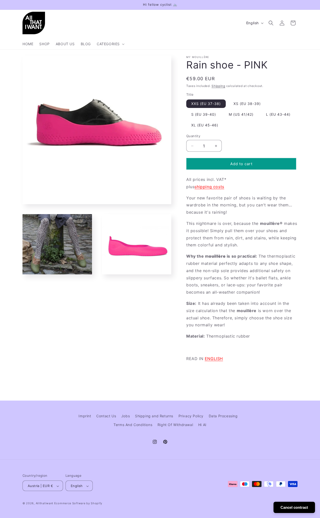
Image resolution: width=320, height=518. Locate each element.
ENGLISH (214, 358)
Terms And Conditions (133, 425)
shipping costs (209, 186)
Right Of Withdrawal (175, 425)
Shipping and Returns (154, 416)
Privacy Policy (191, 416)
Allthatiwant (44, 503)
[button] (110, 44)
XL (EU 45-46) (204, 125)
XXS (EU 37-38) (206, 103)
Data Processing (223, 416)
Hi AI (202, 425)
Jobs (125, 416)
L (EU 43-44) (278, 114)
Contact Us (106, 416)
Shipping (218, 86)
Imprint (84, 416)
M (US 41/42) (241, 114)
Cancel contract (294, 507)
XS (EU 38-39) (247, 103)
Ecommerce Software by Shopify (78, 503)
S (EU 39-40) (203, 114)
